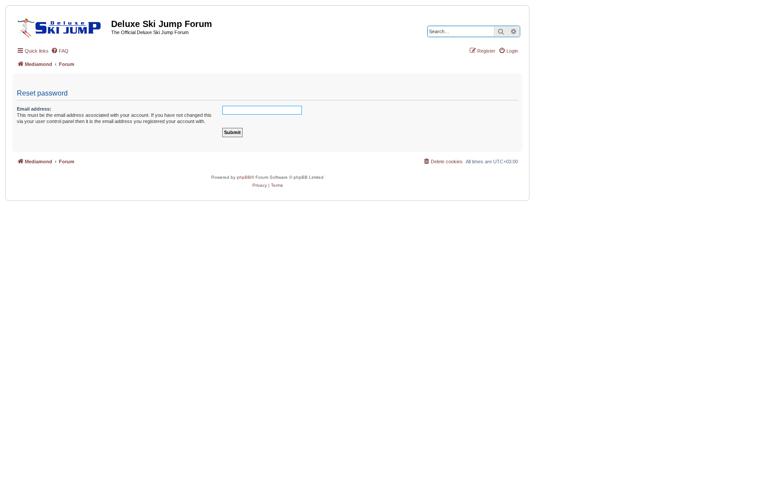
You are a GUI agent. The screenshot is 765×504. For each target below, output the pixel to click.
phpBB (244, 177)
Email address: (34, 109)
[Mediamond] (61, 26)
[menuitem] (60, 51)
